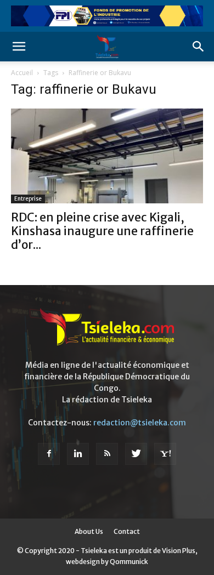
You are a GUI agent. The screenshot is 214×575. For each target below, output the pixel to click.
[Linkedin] (78, 454)
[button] (18, 46)
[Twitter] (136, 454)
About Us (89, 531)
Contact (127, 531)
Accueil (22, 72)
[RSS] (107, 454)
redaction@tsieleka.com (139, 423)
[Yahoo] (165, 454)
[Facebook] (49, 454)
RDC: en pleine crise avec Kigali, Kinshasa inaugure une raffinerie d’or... (102, 231)
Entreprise (28, 198)
